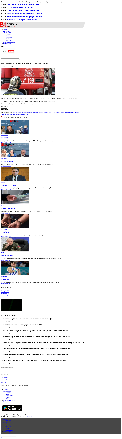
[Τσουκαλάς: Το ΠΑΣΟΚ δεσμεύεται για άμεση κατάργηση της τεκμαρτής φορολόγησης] (15, 180)
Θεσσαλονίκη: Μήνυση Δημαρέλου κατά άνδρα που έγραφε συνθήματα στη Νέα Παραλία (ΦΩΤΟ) (36, 337)
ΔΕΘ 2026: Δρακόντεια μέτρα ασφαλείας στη (22, 20)
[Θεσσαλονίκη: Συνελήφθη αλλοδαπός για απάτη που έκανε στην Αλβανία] (15, 227)
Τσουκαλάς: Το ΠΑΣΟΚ (8, 185)
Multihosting (30, 416)
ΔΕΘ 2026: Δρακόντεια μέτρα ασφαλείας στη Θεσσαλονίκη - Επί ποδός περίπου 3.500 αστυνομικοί (37, 348)
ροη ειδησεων (7, 422)
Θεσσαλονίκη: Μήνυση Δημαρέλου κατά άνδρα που (24, 13)
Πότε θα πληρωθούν (8, 208)
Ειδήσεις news (4, 96)
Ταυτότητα (3, 382)
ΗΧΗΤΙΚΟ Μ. (5, 138)
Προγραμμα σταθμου (9, 400)
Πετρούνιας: (5, 279)
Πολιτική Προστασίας (6, 380)
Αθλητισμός (4, 276)
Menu (2, 46)
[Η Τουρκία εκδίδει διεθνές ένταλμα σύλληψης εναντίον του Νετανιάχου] (15, 251)
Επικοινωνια (6, 402)
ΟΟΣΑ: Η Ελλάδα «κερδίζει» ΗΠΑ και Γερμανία (23, 10)
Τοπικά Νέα (4, 229)
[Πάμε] (19, 59)
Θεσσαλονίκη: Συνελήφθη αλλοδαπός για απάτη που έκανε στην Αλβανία (28, 319)
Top (2, 437)
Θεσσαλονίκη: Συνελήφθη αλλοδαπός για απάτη (23, 4)
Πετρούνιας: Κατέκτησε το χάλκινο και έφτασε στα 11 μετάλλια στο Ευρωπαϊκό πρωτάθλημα (35, 354)
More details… (68, 2)
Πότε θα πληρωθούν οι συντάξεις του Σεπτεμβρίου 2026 (22, 325)
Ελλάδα (2, 205)
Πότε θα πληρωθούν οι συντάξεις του (20, 7)
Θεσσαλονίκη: (5, 232)
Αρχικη (5, 388)
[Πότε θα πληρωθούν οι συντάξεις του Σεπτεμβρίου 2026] (15, 204)
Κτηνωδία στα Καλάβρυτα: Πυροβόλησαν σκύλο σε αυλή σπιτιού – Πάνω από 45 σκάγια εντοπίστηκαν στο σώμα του (43, 343)
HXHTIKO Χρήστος (7, 161)
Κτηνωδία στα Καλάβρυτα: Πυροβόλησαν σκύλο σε (24, 17)
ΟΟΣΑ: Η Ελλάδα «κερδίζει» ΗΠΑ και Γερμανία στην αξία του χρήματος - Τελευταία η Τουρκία (35, 331)
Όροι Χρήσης (4, 377)
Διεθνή (2, 252)
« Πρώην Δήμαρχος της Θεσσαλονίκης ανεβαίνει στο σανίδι (28, 112)
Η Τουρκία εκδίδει (7, 255)
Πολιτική (3, 182)
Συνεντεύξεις (4, 158)
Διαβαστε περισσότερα (7, 367)
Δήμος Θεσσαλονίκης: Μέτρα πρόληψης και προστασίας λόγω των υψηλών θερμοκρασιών (34, 360)
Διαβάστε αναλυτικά (6, 142)
